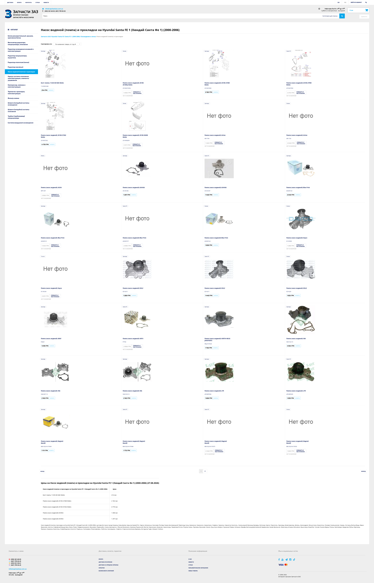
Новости (46, 2)
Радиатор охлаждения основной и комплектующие (21, 50)
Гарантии (102, 567)
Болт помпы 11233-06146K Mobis (52, 83)
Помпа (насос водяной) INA (296, 338)
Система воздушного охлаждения (20, 123)
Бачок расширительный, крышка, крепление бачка (20, 37)
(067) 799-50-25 (60, 11)
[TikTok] (294, 559)
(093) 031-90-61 (16, 563)
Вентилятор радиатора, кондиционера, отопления (18, 43)
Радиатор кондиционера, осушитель (17, 57)
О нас (190, 559)
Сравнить (364, 16)
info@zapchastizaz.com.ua (54, 9)
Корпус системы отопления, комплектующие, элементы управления (18, 78)
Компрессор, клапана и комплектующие (16, 86)
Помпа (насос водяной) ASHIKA (134, 187)
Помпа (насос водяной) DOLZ (133, 288)
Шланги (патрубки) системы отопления (18, 110)
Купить (51, 90)
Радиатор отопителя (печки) (18, 62)
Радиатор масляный (15, 67)
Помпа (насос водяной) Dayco (296, 238)
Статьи (37, 2)
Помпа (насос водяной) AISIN (51, 187)
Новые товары (193, 570)
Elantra (42, 155)
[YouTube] (282, 559)
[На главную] (8, 14)
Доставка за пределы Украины (108, 565)
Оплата (19, 2)
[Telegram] (286, 559)
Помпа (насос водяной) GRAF (51, 338)
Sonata (124, 51)
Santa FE (288, 51)
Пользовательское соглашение (198, 567)
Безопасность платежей (106, 570)
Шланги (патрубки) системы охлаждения (18, 104)
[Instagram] (290, 559)
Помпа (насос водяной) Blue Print (298, 187)
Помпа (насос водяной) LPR (214, 391)
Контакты (28, 2)
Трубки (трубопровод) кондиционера (16, 117)
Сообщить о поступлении (137, 92)
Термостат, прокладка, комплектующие (16, 92)
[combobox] (67, 44)
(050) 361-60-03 (50, 11)
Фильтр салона (13, 98)
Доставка (10, 2)
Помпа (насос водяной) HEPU (133, 338)
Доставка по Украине (105, 562)
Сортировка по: (46, 44)
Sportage (43, 51)
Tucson (43, 256)
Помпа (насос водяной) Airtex (215, 135)
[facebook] (279, 559)
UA (338, 2)
